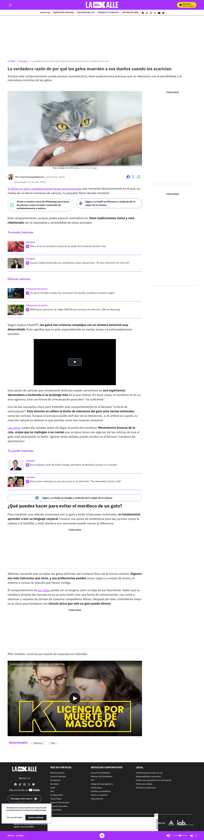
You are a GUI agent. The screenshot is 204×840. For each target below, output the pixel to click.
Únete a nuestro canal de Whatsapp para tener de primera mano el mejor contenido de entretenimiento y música (43, 205)
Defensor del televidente (101, 777)
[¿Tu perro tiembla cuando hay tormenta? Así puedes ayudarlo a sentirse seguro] (16, 293)
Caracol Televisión (58, 777)
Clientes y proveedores (101, 791)
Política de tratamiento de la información (153, 780)
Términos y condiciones (146, 788)
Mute (168, 835)
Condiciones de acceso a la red (149, 773)
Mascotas (38, 743)
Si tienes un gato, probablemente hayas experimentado (45, 188)
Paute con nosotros (99, 795)
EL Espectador (56, 795)
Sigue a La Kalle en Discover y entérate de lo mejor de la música (110, 203)
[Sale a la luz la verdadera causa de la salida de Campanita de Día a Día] (16, 246)
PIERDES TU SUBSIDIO (108, 12)
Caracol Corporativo (59, 806)
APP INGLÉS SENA (130, 12)
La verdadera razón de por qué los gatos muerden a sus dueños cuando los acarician (70, 61)
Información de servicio (36, 289)
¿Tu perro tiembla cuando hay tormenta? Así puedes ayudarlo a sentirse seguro (72, 292)
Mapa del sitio (97, 799)
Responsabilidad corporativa (148, 777)
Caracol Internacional (59, 802)
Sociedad (23, 61)
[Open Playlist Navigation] (195, 835)
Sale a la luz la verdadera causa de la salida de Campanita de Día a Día (68, 246)
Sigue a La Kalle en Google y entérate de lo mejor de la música (77, 497)
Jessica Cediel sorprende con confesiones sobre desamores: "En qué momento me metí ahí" (80, 262)
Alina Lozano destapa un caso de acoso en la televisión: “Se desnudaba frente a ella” (76, 481)
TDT (92, 780)
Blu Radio (54, 784)
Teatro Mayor (56, 799)
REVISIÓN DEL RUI (86, 12)
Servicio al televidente (100, 773)
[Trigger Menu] (10, 5)
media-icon (102, 835)
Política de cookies (144, 784)
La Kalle (11, 61)
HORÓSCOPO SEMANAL (63, 12)
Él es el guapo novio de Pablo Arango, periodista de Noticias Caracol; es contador (73, 464)
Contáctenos (96, 788)
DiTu (52, 791)
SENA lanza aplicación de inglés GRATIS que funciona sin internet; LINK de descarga (75, 309)
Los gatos (14, 428)
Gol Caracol (55, 780)
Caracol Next (56, 810)
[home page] (102, 5)
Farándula (30, 242)
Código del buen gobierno (102, 784)
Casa (53, 743)
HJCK (52, 788)
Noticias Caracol (57, 773)
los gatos (43, 590)
